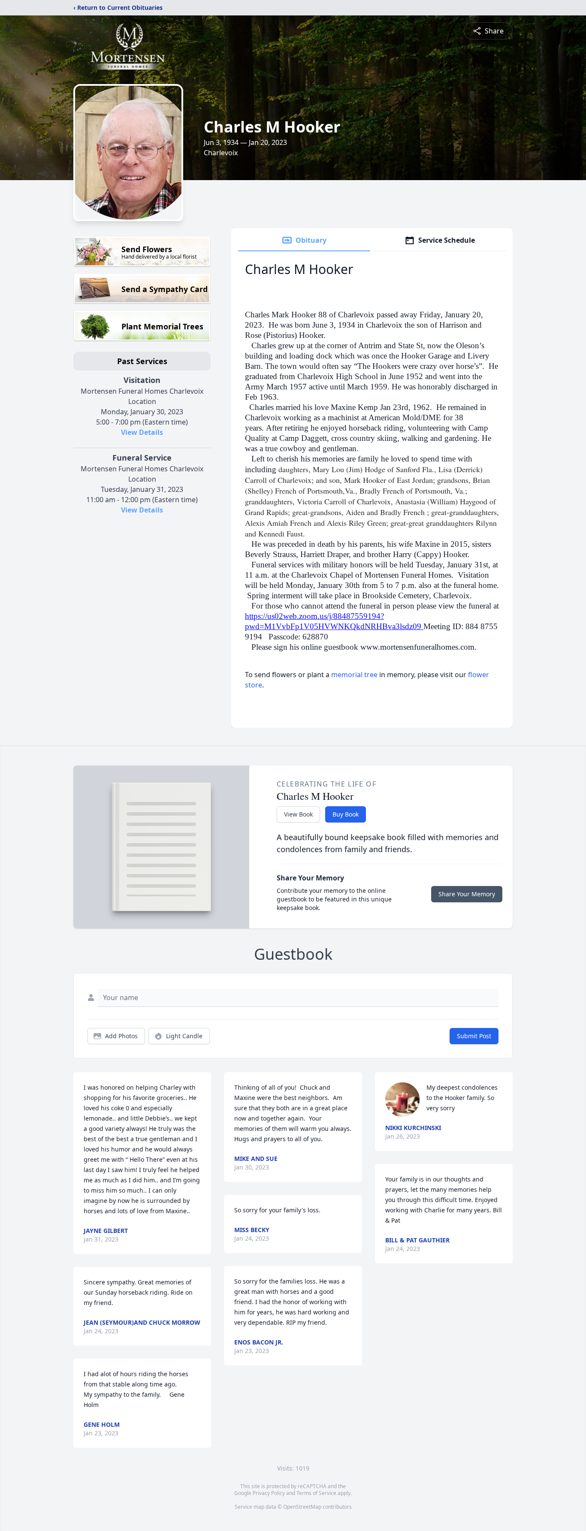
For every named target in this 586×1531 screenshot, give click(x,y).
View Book (298, 814)
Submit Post (474, 1036)
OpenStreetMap (302, 1506)
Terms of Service (316, 1493)
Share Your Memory (466, 894)
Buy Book (345, 814)
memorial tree (354, 674)
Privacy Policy (269, 1493)
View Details (142, 432)
